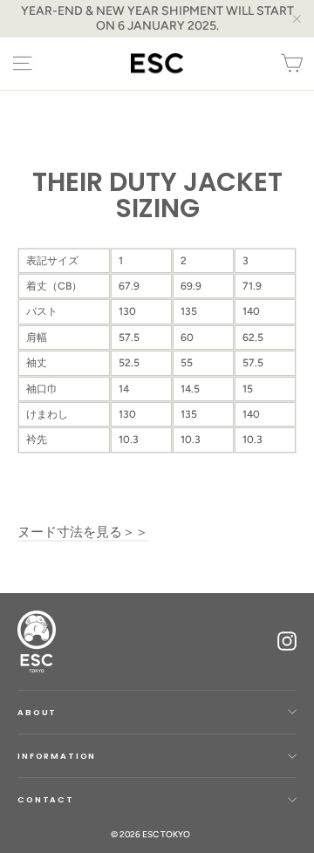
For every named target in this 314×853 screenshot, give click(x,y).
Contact (45, 799)
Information (56, 755)
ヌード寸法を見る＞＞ (82, 532)
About (37, 712)
